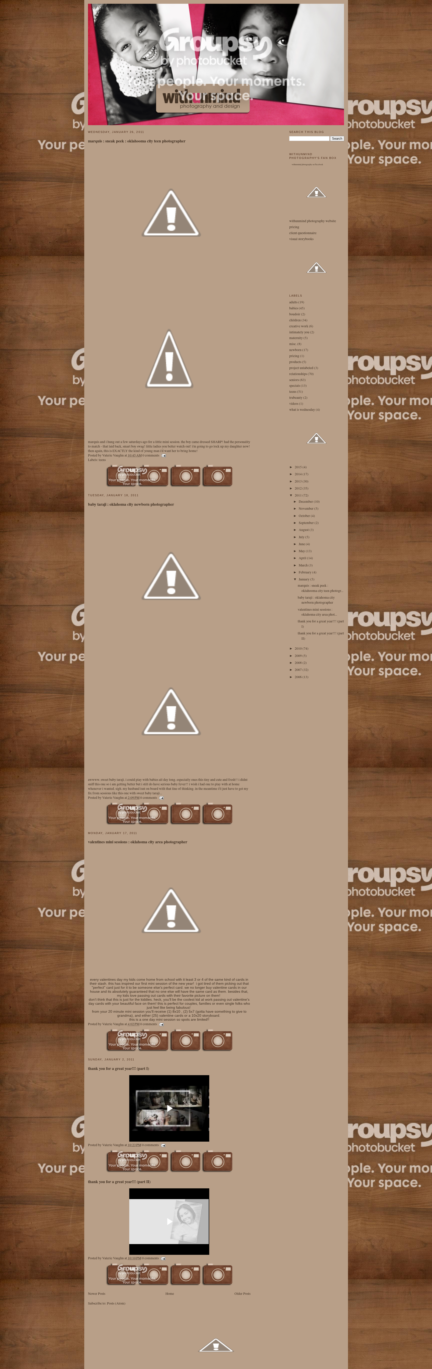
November (306, 508)
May (302, 551)
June (302, 544)
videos (293, 403)
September (306, 522)
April (303, 558)
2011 (298, 495)
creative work (298, 326)
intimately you (299, 332)
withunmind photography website (312, 221)
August (304, 529)
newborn (295, 350)
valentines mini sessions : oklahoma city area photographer (137, 842)
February (305, 572)
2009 (298, 655)
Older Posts (242, 1293)
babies (293, 308)
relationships (298, 374)
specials (294, 385)
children (295, 320)
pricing (294, 227)
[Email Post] (163, 455)
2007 (298, 669)
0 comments (150, 455)
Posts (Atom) (116, 1303)
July (302, 537)
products (295, 362)
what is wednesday (302, 409)
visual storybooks (301, 239)
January (304, 579)
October (305, 515)
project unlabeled (301, 368)
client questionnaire (302, 233)
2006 (298, 677)
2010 (298, 648)
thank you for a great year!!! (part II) (119, 1181)
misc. (292, 344)
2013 (298, 481)
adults (293, 302)
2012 (298, 488)
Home (170, 1293)
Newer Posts (96, 1293)
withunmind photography (302, 164)
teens (102, 459)
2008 (298, 662)
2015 (298, 467)
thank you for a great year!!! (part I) (118, 1068)
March (303, 565)
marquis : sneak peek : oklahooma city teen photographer (137, 141)
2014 (298, 474)
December (306, 501)
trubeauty (295, 397)
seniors (294, 380)
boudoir (294, 314)
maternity (296, 338)
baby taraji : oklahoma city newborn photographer (131, 504)
